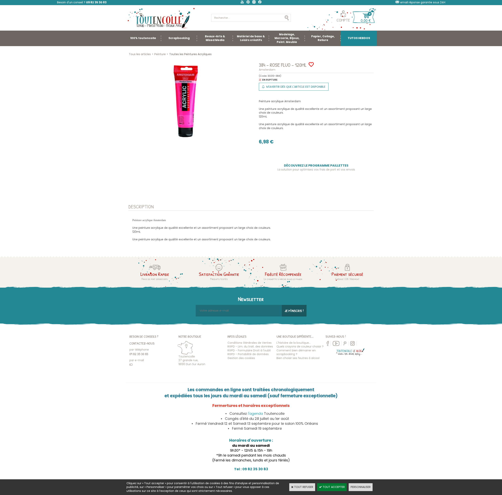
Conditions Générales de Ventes (249, 343)
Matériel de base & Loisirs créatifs (251, 38)
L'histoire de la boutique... (293, 343)
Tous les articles (140, 54)
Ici (131, 364)
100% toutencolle (143, 38)
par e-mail (136, 360)
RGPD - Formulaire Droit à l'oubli (249, 350)
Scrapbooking (179, 38)
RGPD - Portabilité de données (248, 354)
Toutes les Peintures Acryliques (190, 54)
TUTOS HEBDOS (359, 38)
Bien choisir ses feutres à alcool (297, 358)
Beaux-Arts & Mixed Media (215, 38)
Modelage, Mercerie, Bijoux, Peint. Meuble (287, 38)
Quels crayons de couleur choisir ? (300, 346)
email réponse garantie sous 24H (422, 2)
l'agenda (255, 413)
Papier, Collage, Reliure (323, 38)
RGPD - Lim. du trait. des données (250, 346)
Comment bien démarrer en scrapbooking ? (296, 352)
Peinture (160, 54)
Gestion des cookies (241, 358)
